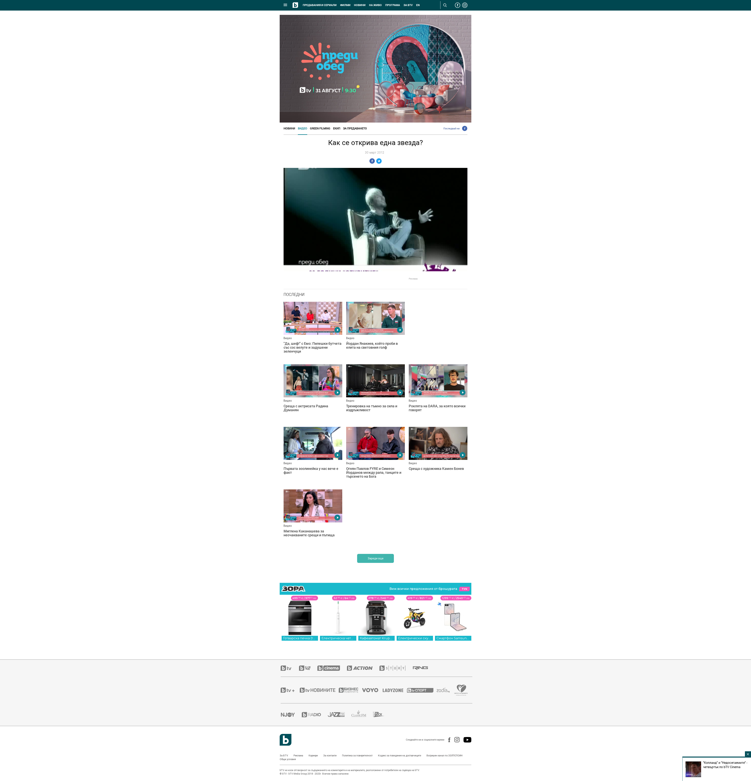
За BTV (284, 755)
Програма (392, 5)
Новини (360, 5)
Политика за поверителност (357, 755)
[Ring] (423, 668)
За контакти (330, 755)
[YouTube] (465, 740)
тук (464, 589)
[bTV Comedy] (308, 668)
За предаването (355, 128)
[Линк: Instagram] (455, 739)
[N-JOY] (291, 714)
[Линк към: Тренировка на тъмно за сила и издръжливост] (375, 393)
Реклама (298, 755)
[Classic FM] (362, 714)
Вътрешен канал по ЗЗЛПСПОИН (445, 755)
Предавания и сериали (320, 5)
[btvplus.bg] (290, 690)
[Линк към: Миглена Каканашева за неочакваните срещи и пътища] (313, 518)
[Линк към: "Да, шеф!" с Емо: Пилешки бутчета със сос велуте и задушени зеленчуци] (313, 331)
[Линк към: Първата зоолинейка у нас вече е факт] (313, 456)
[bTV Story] (395, 668)
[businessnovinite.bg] (350, 690)
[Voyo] (372, 690)
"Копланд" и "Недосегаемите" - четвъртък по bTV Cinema (725, 764)
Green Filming (320, 128)
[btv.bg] (290, 668)
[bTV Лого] (285, 740)
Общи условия (288, 759)
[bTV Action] (363, 668)
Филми (345, 5)
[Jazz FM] (339, 714)
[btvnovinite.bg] (319, 690)
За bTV (408, 5)
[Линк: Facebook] (447, 739)
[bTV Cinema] (332, 668)
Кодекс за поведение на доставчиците (399, 755)
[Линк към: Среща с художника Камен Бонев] (438, 456)
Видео (302, 128)
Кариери (313, 755)
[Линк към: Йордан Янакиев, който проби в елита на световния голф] (375, 331)
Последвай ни (451, 128)
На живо (375, 5)
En (418, 5)
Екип (336, 128)
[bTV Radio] (315, 714)
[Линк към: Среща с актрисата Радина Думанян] (313, 393)
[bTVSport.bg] (422, 690)
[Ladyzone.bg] (395, 690)
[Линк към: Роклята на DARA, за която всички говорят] (438, 393)
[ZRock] (382, 714)
